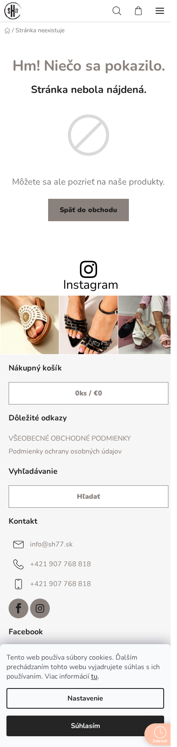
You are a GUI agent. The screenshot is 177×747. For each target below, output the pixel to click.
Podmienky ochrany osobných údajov (65, 451)
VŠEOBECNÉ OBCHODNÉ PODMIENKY (70, 438)
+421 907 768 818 (60, 564)
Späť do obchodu (88, 210)
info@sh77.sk (51, 544)
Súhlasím (85, 726)
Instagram (91, 285)
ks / (88, 393)
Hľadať (88, 496)
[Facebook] (18, 608)
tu (94, 676)
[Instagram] (40, 608)
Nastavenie (85, 698)
